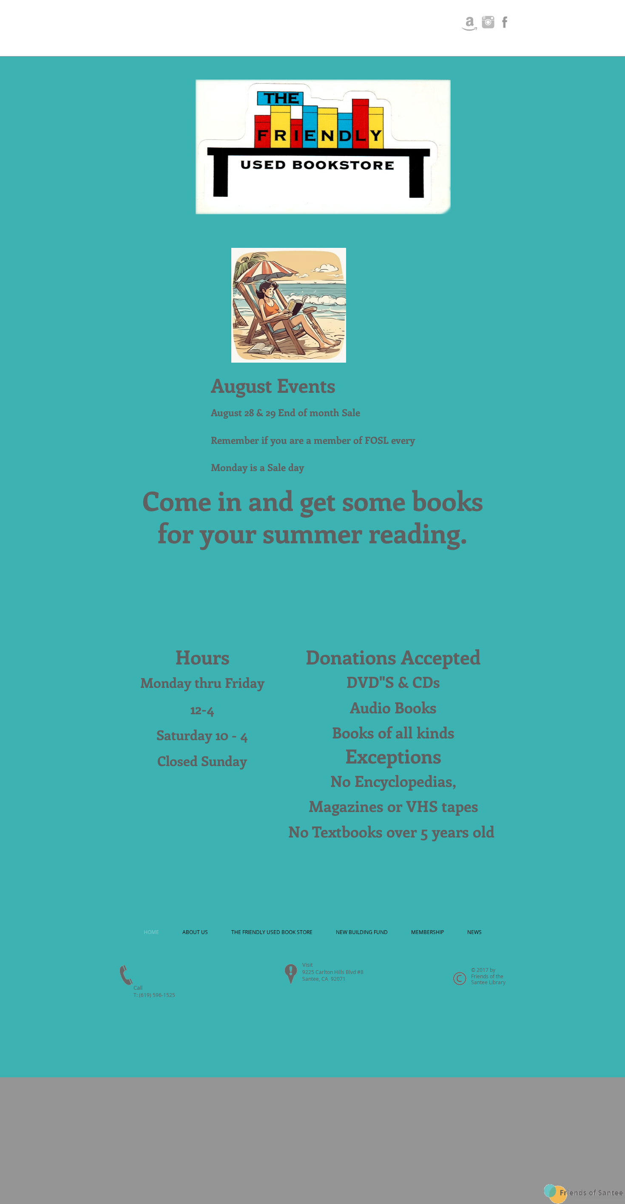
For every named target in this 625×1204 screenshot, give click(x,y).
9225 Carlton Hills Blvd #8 (333, 971)
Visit (307, 964)
